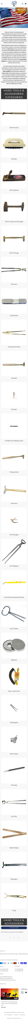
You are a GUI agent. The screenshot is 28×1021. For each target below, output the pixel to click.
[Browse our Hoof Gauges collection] (14, 520)
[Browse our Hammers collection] (14, 489)
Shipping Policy (10, 1014)
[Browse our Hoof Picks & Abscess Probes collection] (14, 583)
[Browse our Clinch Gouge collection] (14, 238)
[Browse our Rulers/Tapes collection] (14, 833)
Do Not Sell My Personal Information (8, 980)
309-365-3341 (5, 970)
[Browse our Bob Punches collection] (14, 113)
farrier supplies (6, 71)
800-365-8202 (5, 969)
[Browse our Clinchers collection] (14, 270)
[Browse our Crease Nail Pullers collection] (14, 332)
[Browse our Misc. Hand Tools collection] (14, 677)
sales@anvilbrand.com (7, 976)
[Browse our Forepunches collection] (14, 458)
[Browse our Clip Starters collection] (14, 301)
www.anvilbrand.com (8, 978)
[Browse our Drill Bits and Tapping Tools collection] (14, 426)
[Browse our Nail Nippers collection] (14, 708)
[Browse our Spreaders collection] (14, 865)
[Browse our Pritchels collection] (14, 771)
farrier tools (11, 49)
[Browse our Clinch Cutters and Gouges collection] (14, 207)
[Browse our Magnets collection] (14, 645)
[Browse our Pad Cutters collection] (14, 739)
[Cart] (25, 4)
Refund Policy (22, 1014)
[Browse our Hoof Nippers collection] (14, 551)
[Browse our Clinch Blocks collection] (14, 176)
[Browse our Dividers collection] (14, 395)
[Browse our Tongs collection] (14, 896)
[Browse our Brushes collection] (14, 144)
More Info (3, 1007)
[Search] (22, 4)
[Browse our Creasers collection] (14, 364)
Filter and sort (14, 927)
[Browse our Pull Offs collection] (14, 802)
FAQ (5, 1014)
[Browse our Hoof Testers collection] (14, 614)
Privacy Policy (16, 1014)
